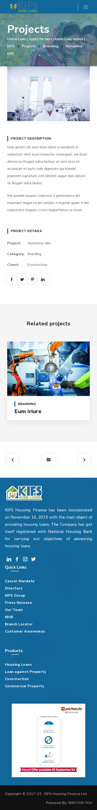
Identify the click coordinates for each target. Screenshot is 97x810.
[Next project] (84, 459)
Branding (50, 46)
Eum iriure (28, 411)
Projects (29, 46)
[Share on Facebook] (11, 279)
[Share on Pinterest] (32, 279)
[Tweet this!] (22, 279)
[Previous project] (12, 459)
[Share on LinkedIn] (42, 279)
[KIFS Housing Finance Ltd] (22, 6)
